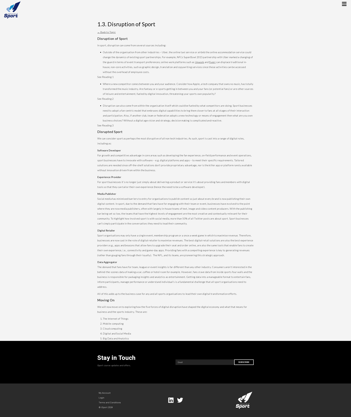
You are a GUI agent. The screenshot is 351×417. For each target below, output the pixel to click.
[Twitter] (180, 400)
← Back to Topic (106, 32)
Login (101, 398)
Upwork (199, 62)
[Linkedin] (171, 400)
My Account (105, 393)
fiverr (212, 62)
